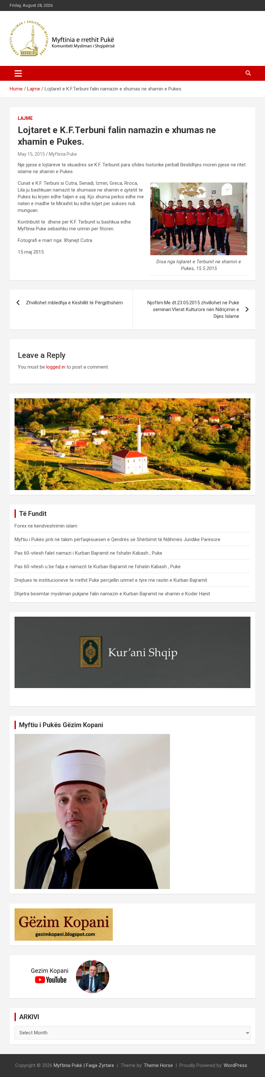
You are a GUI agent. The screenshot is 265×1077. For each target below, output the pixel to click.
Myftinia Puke (63, 154)
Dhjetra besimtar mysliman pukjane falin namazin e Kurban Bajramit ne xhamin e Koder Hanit (112, 594)
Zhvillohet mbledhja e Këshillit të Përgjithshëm (74, 303)
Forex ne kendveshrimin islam (46, 526)
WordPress (235, 1065)
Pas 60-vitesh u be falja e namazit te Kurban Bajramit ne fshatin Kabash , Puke (98, 567)
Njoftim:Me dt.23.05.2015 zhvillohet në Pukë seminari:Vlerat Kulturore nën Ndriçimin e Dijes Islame (193, 309)
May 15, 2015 (31, 154)
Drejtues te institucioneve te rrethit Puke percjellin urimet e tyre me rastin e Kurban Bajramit (111, 580)
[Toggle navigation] (18, 73)
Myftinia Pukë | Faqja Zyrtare (84, 1065)
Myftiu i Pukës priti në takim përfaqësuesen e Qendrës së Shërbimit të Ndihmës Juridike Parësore (117, 539)
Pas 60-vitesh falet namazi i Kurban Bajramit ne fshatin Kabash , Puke (88, 553)
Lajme (25, 118)
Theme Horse (158, 1065)
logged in (55, 367)
